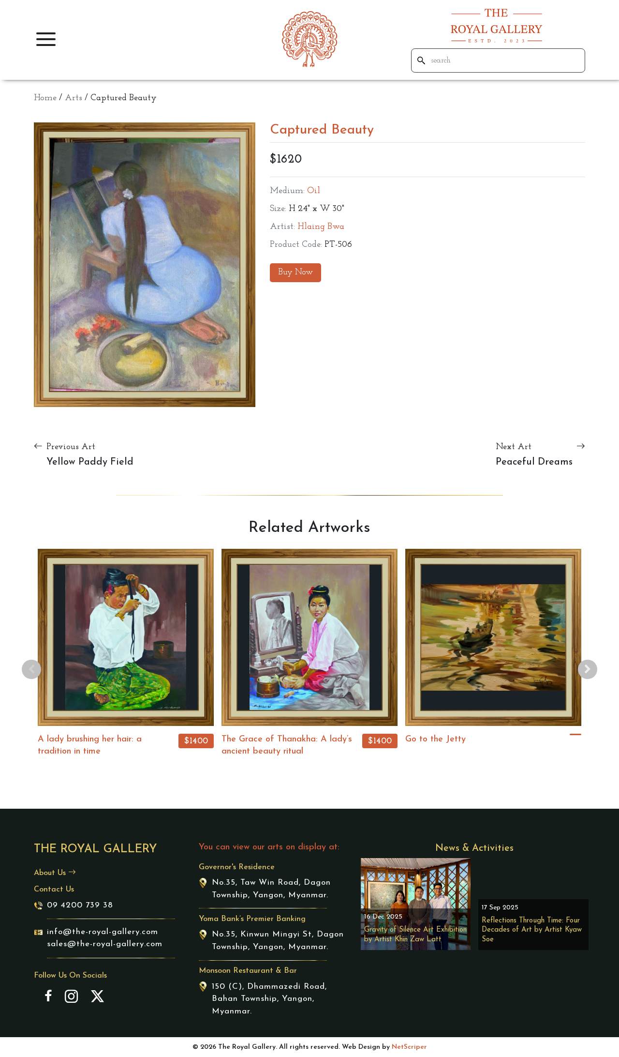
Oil (313, 191)
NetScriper (409, 1047)
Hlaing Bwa (320, 227)
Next (587, 669)
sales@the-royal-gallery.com (104, 944)
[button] (46, 39)
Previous (31, 669)
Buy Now (295, 272)
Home (45, 98)
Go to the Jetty (435, 739)
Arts (73, 98)
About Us (51, 873)
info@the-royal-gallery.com (102, 932)
